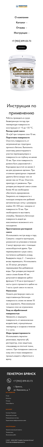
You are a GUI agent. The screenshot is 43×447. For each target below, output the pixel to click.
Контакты (8, 398)
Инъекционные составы (12, 418)
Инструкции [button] (21, 32)
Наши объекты (10, 403)
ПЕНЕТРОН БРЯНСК (21, 374)
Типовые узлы (9, 432)
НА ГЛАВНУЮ (10, 392)
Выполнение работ (11, 435)
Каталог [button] (21, 22)
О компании (21, 17)
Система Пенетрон (11, 413)
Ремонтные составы (11, 415)
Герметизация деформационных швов (16, 420)
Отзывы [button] (21, 27)
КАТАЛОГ (9, 409)
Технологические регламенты (14, 429)
